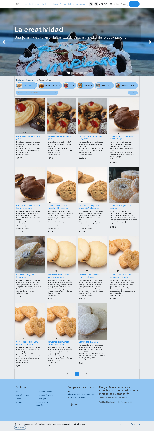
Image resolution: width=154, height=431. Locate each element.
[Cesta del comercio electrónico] (91, 4)
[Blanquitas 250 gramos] (92, 321)
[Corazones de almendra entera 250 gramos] (30, 321)
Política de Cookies (44, 391)
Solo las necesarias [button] (125, 425)
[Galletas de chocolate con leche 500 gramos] (124, 116)
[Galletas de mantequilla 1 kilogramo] (92, 116)
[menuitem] (25, 4)
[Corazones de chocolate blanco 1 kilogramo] (92, 254)
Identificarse (121, 4)
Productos (20, 80)
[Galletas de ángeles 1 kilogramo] (30, 254)
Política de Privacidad (45, 395)
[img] (6, 42)
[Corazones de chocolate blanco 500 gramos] (61, 254)
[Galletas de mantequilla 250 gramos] (61, 116)
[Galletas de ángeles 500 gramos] (124, 185)
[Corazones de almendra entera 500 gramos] (124, 254)
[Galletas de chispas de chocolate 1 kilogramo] (92, 185)
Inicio (18, 391)
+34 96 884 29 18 (78, 397)
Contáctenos (134, 5)
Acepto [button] (136, 425)
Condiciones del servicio (42, 403)
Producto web (31, 80)
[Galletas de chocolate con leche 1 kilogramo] (30, 185)
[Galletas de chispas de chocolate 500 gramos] (61, 185)
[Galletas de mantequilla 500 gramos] (30, 116)
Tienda (18, 398)
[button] (96, 4)
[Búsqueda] (55, 93)
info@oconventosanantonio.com (81, 394)
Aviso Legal (41, 398)
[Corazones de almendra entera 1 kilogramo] (61, 321)
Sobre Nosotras (22, 395)
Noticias (19, 402)
